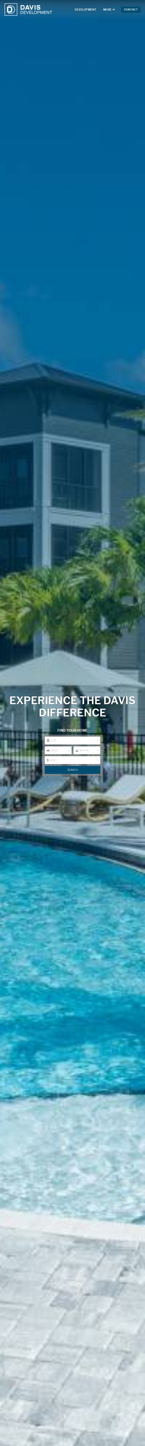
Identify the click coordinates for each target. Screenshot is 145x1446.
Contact (131, 9)
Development (85, 9)
